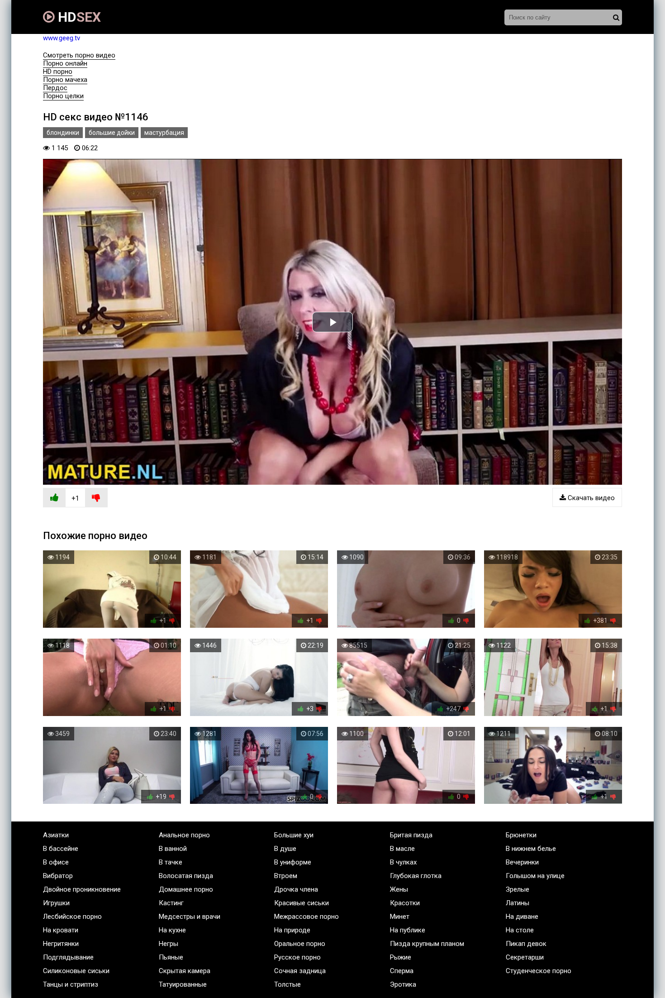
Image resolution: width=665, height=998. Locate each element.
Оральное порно (299, 944)
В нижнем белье (531, 849)
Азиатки (56, 835)
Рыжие (400, 957)
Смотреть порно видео (79, 55)
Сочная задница (300, 971)
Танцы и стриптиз (70, 984)
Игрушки (56, 903)
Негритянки (61, 944)
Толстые (287, 984)
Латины (517, 903)
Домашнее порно (186, 889)
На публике (407, 930)
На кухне (172, 930)
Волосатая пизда (186, 876)
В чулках (403, 862)
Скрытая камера (184, 971)
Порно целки (63, 96)
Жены (399, 889)
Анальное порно (184, 835)
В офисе (56, 862)
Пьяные (171, 957)
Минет (399, 916)
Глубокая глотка (416, 876)
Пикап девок (526, 944)
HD (78, 17)
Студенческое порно (538, 971)
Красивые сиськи (301, 903)
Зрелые (517, 889)
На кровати (60, 930)
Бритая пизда (411, 835)
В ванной (173, 849)
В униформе (292, 862)
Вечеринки (522, 862)
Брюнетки (521, 835)
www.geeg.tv (61, 38)
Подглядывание (68, 957)
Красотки (405, 903)
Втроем (285, 876)
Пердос (55, 88)
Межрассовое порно (306, 916)
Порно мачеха (65, 80)
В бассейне (60, 849)
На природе (292, 930)
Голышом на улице (535, 876)
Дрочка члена (296, 889)
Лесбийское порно (72, 916)
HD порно (57, 71)
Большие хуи (294, 835)
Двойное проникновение (82, 889)
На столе (520, 930)
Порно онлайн (65, 63)
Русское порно (297, 957)
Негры (168, 944)
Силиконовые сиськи (76, 971)
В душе (285, 849)
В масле (402, 849)
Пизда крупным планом (427, 944)
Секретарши (525, 957)
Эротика (403, 984)
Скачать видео (590, 498)
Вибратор (58, 876)
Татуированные (183, 984)
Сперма (401, 971)
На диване (522, 916)
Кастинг (171, 903)
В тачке (170, 862)
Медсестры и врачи (189, 916)
